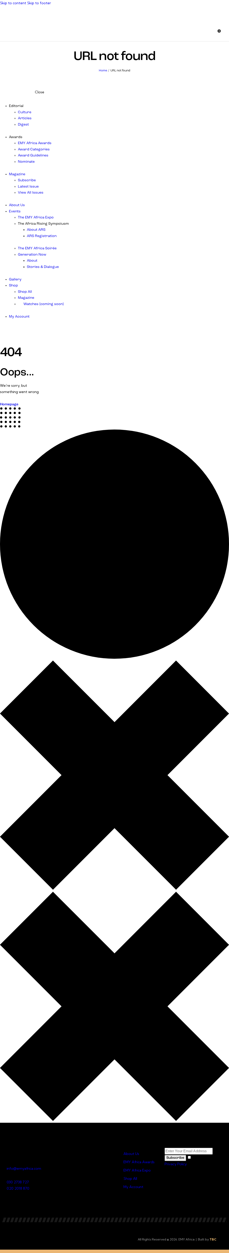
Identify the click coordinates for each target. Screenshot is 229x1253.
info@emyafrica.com (24, 1168)
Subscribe (175, 1158)
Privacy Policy (176, 1164)
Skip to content (13, 3)
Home (103, 70)
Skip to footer (39, 3)
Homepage (9, 404)
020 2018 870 (18, 1188)
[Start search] (226, 33)
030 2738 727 (18, 1182)
